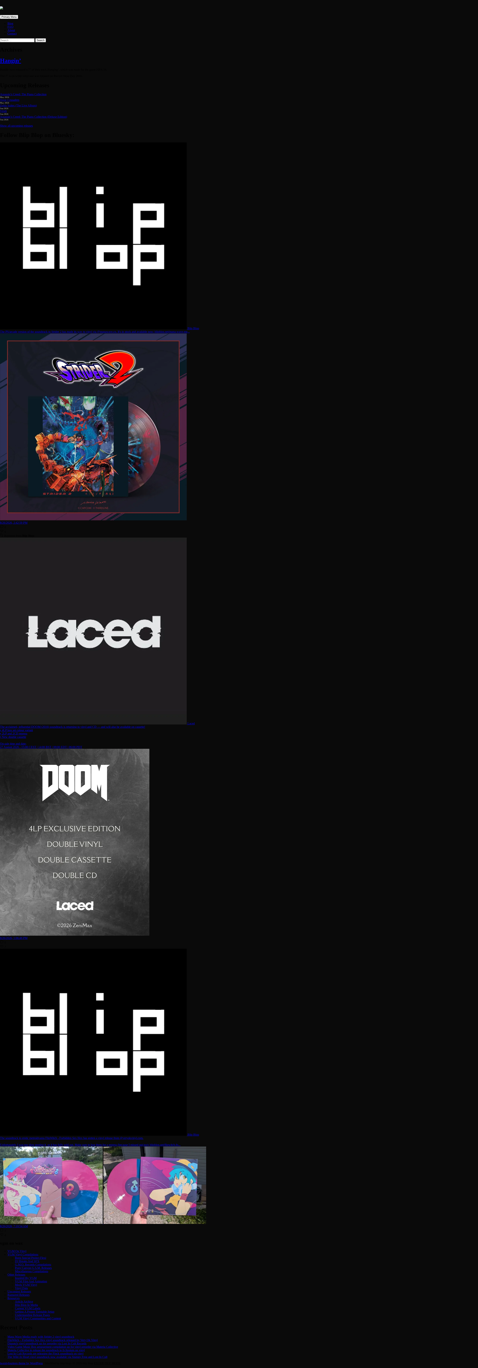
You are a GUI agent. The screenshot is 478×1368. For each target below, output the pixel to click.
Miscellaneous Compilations (31, 1271)
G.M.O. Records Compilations (33, 1264)
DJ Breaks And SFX (27, 1261)
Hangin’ (10, 60)
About (11, 30)
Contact (12, 33)
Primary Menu (9, 17)
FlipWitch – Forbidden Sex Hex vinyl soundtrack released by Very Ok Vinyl (52, 1340)
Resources (13, 1298)
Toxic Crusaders (9, 99)
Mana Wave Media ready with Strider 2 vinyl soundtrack (40, 1336)
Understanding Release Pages (32, 1315)
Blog (10, 23)
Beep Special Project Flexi (30, 1257)
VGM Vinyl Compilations (22, 1254)
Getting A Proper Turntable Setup (34, 1311)
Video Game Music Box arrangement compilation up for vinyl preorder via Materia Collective (62, 1346)
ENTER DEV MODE (107, 1363)
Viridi (3, 111)
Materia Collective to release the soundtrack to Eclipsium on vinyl (46, 1350)
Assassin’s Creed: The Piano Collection (23, 94)
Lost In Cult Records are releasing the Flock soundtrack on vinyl (45, 1353)
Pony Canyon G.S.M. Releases (33, 1267)
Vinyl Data (21, 1288)
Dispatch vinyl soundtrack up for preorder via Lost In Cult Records (46, 1343)
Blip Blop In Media (26, 1305)
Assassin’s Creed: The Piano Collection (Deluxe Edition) (33, 116)
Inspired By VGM (26, 1278)
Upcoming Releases (19, 1291)
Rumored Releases (18, 1294)
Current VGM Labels (27, 1308)
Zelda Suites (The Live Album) (18, 105)
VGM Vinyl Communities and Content (38, 1318)
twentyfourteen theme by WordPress (21, 1363)
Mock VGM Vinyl (26, 1284)
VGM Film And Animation (31, 1281)
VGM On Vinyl (16, 1251)
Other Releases (16, 1274)
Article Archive (24, 1301)
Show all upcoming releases (16, 125)
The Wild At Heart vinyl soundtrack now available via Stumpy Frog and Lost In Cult (57, 1356)
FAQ (10, 26)
